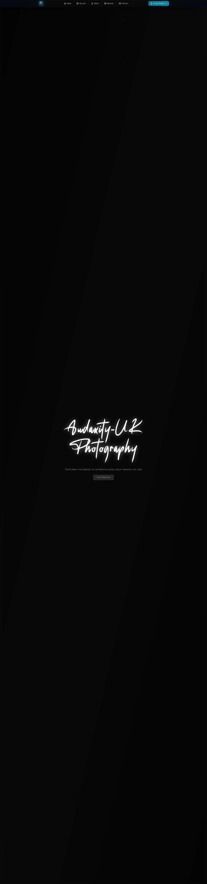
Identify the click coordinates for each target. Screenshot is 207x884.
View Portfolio (104, 477)
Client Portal (159, 3)
